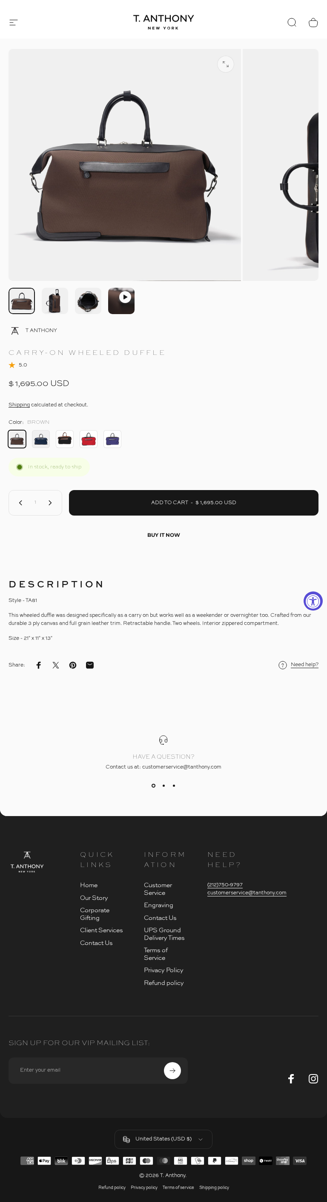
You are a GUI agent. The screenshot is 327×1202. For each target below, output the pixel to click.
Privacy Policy (164, 970)
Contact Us (96, 943)
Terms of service (178, 1188)
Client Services (101, 930)
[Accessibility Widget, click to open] (313, 601)
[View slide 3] (174, 785)
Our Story (94, 898)
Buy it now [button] (163, 535)
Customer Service (158, 889)
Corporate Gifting (94, 914)
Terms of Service (156, 954)
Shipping (19, 405)
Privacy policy (144, 1188)
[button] (13, 22)
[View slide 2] (163, 785)
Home (89, 885)
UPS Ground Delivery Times (164, 934)
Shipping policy (214, 1188)
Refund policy (164, 983)
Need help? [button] (304, 664)
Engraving (158, 905)
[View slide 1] (153, 785)
